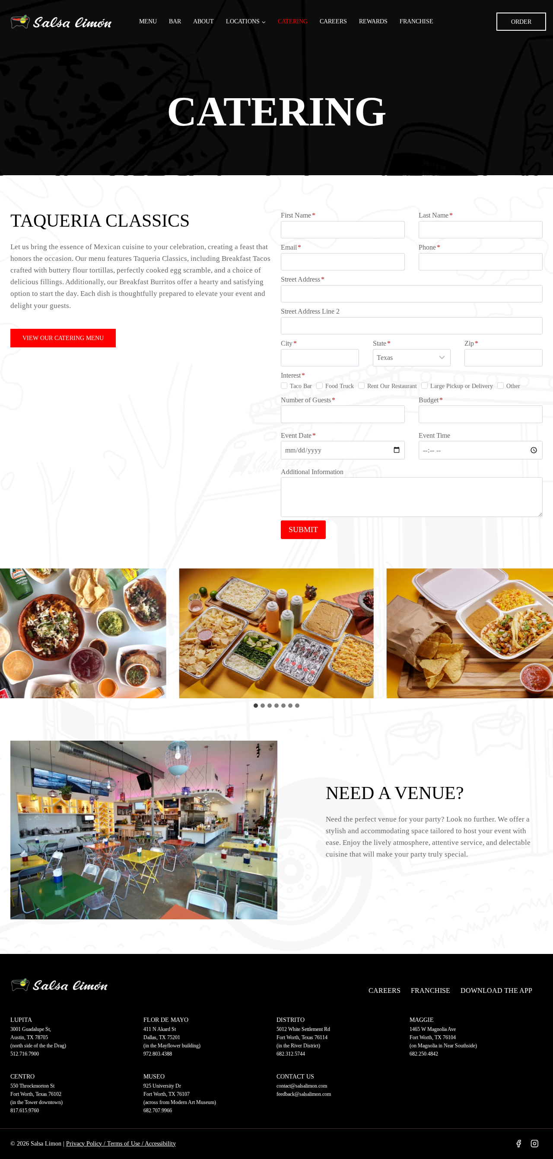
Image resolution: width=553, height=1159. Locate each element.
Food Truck (339, 385)
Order (521, 22)
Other (513, 385)
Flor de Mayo (165, 1020)
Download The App (496, 990)
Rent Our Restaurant (392, 385)
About (203, 21)
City (289, 343)
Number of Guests (308, 400)
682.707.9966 (157, 1111)
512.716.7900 (24, 1054)
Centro (22, 1076)
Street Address (302, 279)
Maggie (422, 1020)
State (382, 343)
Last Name (436, 215)
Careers (333, 21)
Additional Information (312, 471)
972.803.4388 (157, 1054)
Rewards (373, 21)
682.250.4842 (424, 1054)
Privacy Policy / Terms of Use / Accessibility (121, 1143)
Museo (154, 1076)
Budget (431, 400)
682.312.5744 (290, 1054)
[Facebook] (518, 1144)
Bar (175, 21)
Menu (148, 21)
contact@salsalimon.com (301, 1086)
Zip (471, 343)
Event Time (434, 435)
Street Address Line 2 (310, 311)
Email (291, 247)
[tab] (256, 705)
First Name (298, 215)
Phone (429, 247)
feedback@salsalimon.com (303, 1094)
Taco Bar (301, 385)
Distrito (290, 1020)
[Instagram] (535, 1144)
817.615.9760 (24, 1111)
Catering (293, 21)
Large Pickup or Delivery (461, 385)
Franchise (416, 21)
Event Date (298, 435)
